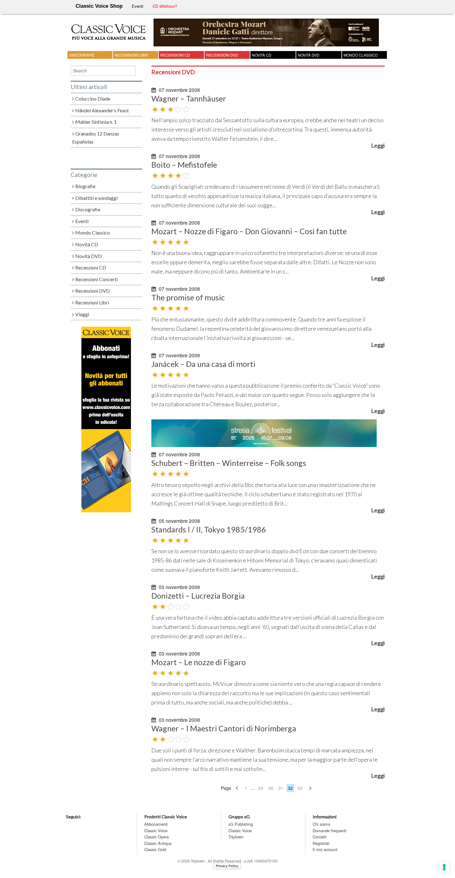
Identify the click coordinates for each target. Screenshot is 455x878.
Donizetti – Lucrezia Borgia (198, 595)
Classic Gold (155, 849)
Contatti (320, 837)
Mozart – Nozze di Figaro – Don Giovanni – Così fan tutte (249, 231)
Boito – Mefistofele (184, 164)
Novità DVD (308, 55)
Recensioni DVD (222, 55)
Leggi (378, 145)
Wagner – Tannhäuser (188, 98)
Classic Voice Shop (99, 6)
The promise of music (188, 297)
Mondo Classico (361, 55)
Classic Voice (155, 830)
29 (260, 788)
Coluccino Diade (92, 98)
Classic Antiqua (157, 843)
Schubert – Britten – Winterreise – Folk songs (228, 462)
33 (299, 788)
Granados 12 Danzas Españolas (95, 138)
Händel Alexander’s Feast (102, 110)
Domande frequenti (329, 830)
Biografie (85, 186)
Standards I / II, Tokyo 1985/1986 (208, 529)
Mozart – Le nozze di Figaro (198, 662)
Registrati (321, 843)
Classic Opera (156, 837)
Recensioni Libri (131, 55)
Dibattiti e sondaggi (96, 198)
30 (270, 788)
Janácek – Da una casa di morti (203, 363)
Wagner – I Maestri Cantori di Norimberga (223, 728)
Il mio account (325, 849)
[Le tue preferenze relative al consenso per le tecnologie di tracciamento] (444, 867)
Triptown (235, 837)
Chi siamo (321, 824)
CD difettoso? (165, 6)
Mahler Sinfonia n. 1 (96, 122)
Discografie (81, 55)
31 (280, 788)
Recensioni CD (175, 55)
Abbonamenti (156, 824)
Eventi (137, 6)
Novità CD (261, 55)
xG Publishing (240, 824)
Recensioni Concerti (96, 279)
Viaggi (82, 314)
